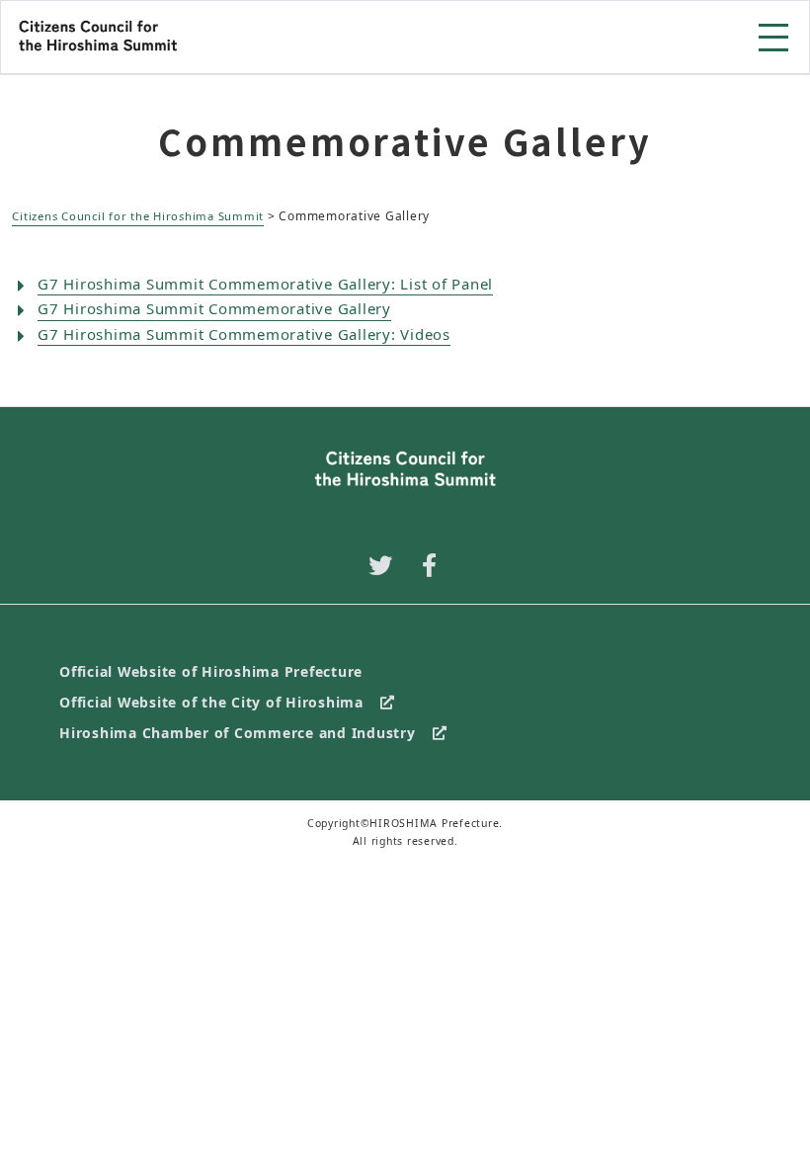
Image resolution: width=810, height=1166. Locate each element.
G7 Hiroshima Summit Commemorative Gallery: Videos (244, 334)
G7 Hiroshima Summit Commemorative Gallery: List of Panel (265, 283)
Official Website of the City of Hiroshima (211, 702)
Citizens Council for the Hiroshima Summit (138, 215)
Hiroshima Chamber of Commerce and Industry (237, 732)
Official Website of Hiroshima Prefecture (211, 671)
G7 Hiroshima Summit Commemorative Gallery (214, 308)
